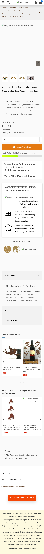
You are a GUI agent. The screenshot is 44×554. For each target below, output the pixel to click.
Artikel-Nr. (6, 122)
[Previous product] (40, 12)
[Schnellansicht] (12, 363)
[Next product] (41, 12)
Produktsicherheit (11, 320)
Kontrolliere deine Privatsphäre (13, 487)
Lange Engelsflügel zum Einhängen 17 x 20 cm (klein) (11, 427)
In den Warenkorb (24, 147)
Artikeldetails (10, 311)
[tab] (22, 167)
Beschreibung (10, 275)
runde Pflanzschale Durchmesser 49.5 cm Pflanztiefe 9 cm (30, 427)
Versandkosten (21, 458)
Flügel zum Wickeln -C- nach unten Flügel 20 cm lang (11, 369)
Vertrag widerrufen (22, 498)
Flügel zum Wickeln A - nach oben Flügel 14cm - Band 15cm (31, 369)
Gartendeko (27, 549)
